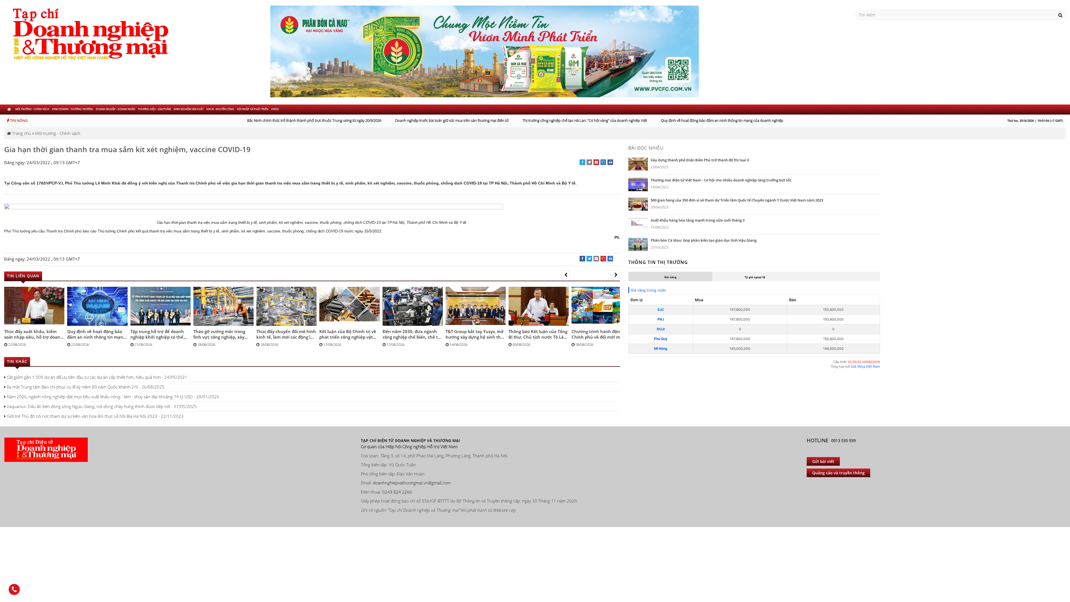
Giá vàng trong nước (648, 290)
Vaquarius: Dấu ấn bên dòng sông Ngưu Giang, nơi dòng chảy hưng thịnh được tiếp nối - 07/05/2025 (101, 401)
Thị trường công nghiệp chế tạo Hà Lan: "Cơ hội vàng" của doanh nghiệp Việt (573, 120)
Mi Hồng (660, 348)
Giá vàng (670, 277)
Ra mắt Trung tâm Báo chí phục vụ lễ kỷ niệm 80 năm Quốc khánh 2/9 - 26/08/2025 (85, 381)
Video (275, 109)
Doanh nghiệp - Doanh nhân (115, 109)
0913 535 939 (843, 435)
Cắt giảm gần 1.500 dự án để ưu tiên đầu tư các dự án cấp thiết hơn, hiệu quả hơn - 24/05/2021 (96, 371)
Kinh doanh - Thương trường (72, 109)
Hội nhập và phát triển (252, 109)
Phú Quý (660, 339)
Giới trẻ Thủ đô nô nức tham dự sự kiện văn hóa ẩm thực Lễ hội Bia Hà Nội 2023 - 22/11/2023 (95, 410)
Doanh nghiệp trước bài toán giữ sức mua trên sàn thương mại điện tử (440, 120)
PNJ (660, 319)
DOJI (661, 329)
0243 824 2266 (397, 486)
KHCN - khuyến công (220, 109)
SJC (660, 309)
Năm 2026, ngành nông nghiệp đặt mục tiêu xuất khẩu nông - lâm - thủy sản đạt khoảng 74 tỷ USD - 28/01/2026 (112, 391)
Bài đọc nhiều (646, 148)
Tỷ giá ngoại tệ (755, 277)
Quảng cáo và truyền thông (838, 467)
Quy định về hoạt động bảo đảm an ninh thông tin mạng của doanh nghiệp (711, 120)
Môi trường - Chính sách (32, 109)
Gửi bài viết (823, 455)
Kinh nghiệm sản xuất (189, 109)
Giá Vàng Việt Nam (865, 366)
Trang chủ (21, 133)
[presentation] (565, 275)
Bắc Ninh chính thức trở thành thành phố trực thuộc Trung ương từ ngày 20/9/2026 (303, 120)
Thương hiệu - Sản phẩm (154, 109)
